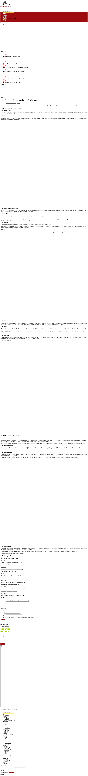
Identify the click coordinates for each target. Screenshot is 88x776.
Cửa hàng (5, 1)
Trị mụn (6, 732)
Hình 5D (7, 759)
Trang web (3, 615)
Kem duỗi (7, 719)
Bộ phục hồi (7, 728)
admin (18, 103)
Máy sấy (7, 751)
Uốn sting (7, 718)
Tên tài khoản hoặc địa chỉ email (7, 768)
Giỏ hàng (4, 2)
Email (2, 612)
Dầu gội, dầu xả (8, 727)
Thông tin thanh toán (7, 4)
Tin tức (4, 19)
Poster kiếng (7, 760)
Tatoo (4, 740)
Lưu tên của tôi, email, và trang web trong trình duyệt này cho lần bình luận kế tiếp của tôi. (21, 617)
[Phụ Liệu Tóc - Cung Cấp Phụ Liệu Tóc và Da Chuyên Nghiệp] (6, 6)
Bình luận (3, 608)
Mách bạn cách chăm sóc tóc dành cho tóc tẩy (11, 56)
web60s (11, 709)
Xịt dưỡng (7, 723)
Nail (3, 735)
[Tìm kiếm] (3, 714)
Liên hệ (4, 20)
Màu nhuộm (7, 717)
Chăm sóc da (5, 729)
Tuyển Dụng (5, 18)
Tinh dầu (7, 724)
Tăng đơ (7, 752)
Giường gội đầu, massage (10, 756)
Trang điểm (5, 733)
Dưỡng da (7, 730)
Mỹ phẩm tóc (5, 721)
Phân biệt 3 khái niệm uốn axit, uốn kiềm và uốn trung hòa (13, 71)
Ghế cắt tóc (7, 747)
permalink (22, 553)
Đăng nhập (11, 772)
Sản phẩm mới (6, 715)
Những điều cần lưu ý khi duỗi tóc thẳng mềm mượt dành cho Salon (15, 67)
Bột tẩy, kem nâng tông (10, 720)
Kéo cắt (6, 746)
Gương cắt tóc (8, 749)
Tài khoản (5, 3)
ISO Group (15, 709)
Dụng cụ (7, 744)
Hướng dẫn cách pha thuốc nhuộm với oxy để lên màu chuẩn (14, 78)
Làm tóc (4, 745)
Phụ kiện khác (8, 757)
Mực (6, 742)
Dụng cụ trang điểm (9, 734)
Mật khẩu (2, 770)
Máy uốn (7, 753)
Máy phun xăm (8, 743)
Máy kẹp (7, 750)
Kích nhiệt (7, 748)
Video (4, 762)
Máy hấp (7, 754)
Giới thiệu (5, 16)
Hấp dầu (7, 722)
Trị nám (6, 731)
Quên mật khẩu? (3, 774)
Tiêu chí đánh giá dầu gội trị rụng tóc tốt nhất (11, 75)
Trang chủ (5, 15)
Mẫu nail (7, 739)
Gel (6, 737)
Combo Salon (5, 761)
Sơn (6, 736)
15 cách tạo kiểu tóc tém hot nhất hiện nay (11, 63)
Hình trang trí (5, 758)
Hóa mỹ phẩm (6, 716)
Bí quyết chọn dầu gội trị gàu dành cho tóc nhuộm (12, 82)
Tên (2, 610)
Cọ (5, 738)
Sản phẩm (5, 17)
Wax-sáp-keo (8, 725)
